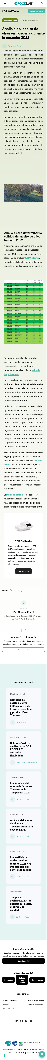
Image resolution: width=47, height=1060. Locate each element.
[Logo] (8, 1043)
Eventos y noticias (10, 1000)
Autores (6, 1004)
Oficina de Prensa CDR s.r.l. (26, 762)
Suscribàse (22, 961)
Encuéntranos (37, 980)
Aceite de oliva (16, 591)
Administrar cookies (35, 1004)
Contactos (8, 980)
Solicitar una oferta (36, 11)
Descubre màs (23, 571)
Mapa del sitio (8, 1008)
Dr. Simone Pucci (14, 46)
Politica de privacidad (36, 1000)
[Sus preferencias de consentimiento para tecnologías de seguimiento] (4, 1055)
